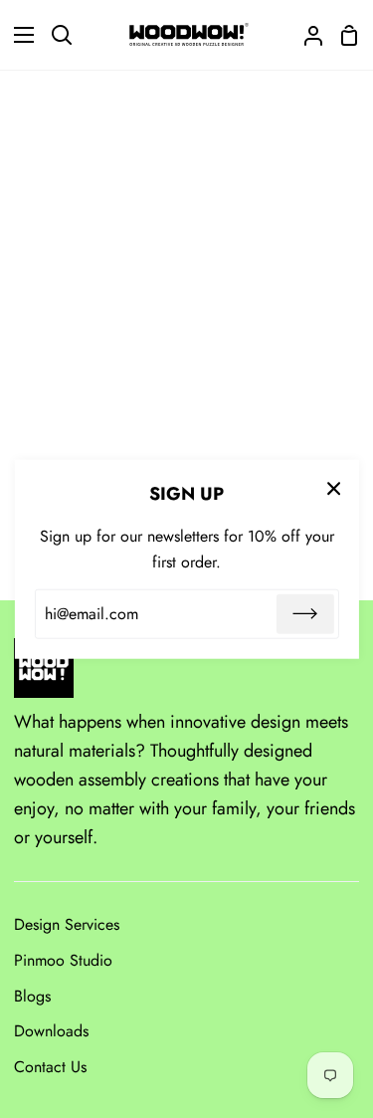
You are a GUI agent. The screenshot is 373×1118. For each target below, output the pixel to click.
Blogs (32, 996)
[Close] (334, 487)
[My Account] (305, 35)
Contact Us (50, 1066)
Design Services (66, 924)
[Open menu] (18, 35)
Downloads (51, 1030)
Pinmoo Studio (63, 960)
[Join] (305, 614)
